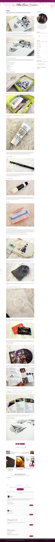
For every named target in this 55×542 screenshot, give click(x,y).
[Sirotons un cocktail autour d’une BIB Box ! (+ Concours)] (20, 462)
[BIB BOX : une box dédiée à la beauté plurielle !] (30, 462)
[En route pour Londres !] (10, 462)
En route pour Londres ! (10, 468)
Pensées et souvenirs (39, 57)
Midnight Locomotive (26, 365)
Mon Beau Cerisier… (27, 5)
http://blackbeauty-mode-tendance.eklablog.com (12, 534)
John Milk (17, 340)
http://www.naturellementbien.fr (10, 503)
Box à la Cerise (38, 43)
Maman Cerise (38, 50)
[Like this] (24, 447)
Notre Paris (38, 55)
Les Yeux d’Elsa (15, 319)
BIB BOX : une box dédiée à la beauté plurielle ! (30, 469)
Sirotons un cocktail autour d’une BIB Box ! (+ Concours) (20, 469)
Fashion (38, 48)
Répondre (31, 505)
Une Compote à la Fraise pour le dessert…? (41, 67)
